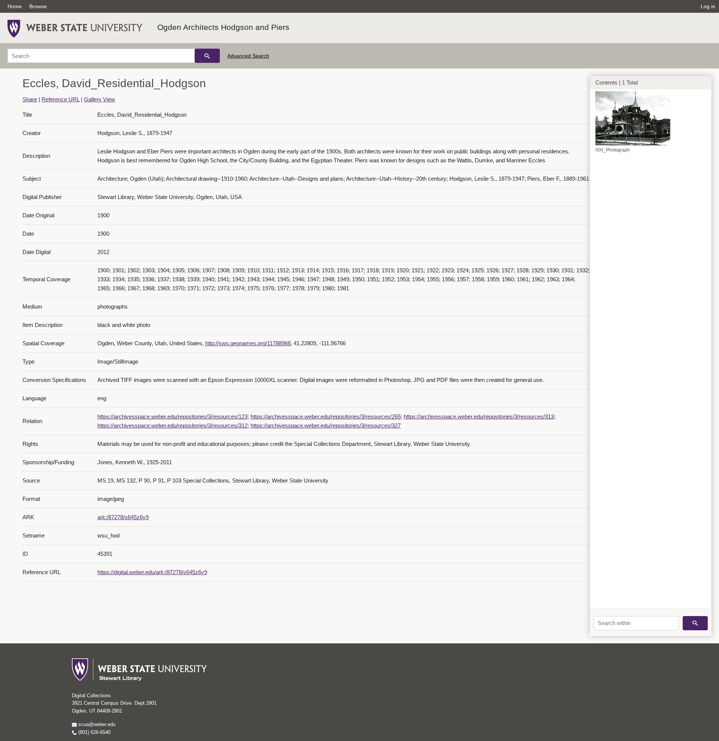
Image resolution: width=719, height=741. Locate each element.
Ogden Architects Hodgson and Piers (223, 27)
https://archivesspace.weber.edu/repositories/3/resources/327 (326, 425)
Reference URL (60, 99)
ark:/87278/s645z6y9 (123, 517)
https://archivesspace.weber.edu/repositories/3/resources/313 (479, 416)
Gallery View (99, 99)
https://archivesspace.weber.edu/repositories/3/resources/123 (172, 416)
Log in (708, 6)
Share (29, 99)
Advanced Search (248, 56)
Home (14, 6)
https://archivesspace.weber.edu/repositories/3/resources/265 (326, 416)
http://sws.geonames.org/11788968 (248, 343)
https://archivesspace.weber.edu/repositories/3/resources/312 (172, 425)
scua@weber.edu (96, 724)
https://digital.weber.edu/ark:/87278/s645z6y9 (152, 572)
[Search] (207, 56)
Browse (38, 6)
